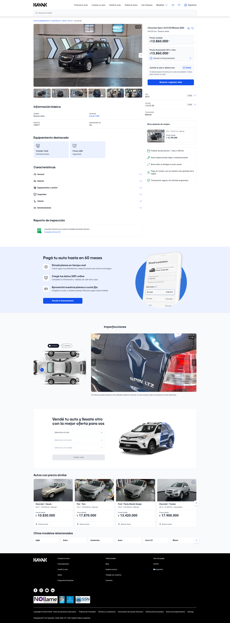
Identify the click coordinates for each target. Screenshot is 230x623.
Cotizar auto (78, 457)
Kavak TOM (94, 116)
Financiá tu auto (81, 5)
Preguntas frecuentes (66, 580)
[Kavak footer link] (40, 570)
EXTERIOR (54, 345)
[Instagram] (41, 590)
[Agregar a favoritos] (192, 28)
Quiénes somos (111, 569)
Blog (107, 564)
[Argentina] (173, 5)
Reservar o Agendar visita (171, 82)
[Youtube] (47, 590)
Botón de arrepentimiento (175, 612)
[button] (187, 68)
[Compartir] (188, 28)
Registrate (192, 5)
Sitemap (190, 612)
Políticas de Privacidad (87, 612)
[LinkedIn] (53, 590)
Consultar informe (51, 232)
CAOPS (156, 564)
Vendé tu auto (115, 5)
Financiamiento (63, 564)
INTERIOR (67, 345)
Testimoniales (111, 558)
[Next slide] (141, 55)
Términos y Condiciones (106, 612)
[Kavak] (40, 5)
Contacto (109, 580)
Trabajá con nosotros (113, 575)
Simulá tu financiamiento (63, 301)
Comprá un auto (98, 5)
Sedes (60, 575)
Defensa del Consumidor (155, 612)
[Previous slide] (34, 55)
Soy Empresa (146, 5)
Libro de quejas (158, 558)
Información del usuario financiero (130, 612)
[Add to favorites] (70, 482)
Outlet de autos (131, 5)
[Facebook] (35, 590)
